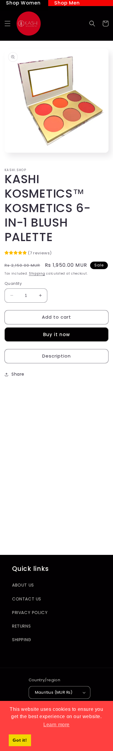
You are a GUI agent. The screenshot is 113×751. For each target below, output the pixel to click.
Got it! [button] (20, 740)
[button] (7, 23)
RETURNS (21, 626)
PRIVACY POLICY (30, 612)
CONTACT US (26, 599)
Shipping (37, 273)
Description (56, 356)
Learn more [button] (56, 724)
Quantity (13, 283)
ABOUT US (23, 585)
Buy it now (56, 334)
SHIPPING (21, 640)
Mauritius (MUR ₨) (54, 692)
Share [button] (17, 374)
